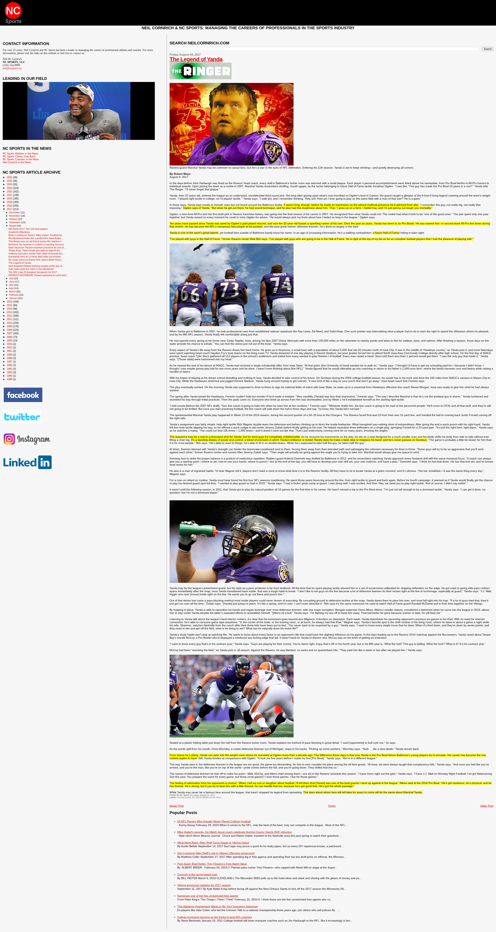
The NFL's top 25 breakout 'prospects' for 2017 (33, 272)
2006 (10, 337)
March (12, 291)
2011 (10, 319)
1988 (10, 379)
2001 (10, 351)
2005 (10, 340)
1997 (10, 361)
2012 (10, 315)
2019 (10, 202)
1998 (10, 358)
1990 (10, 375)
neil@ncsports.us (12, 68)
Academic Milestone (19, 232)
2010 (10, 322)
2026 (10, 177)
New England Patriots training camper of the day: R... (36, 266)
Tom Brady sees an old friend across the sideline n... (36, 241)
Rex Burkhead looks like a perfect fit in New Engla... (36, 238)
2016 (10, 301)
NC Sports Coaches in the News (21, 159)
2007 (10, 333)
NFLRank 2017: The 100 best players (28, 229)
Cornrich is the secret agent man (197, 874)
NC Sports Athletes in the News (206, 797)
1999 (10, 354)
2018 (10, 205)
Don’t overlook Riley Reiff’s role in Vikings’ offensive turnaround (215, 853)
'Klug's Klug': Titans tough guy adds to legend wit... (35, 250)
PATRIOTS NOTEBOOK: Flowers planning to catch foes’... (39, 275)
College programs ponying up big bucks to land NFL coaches (214, 917)
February (14, 295)
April (11, 288)
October (13, 219)
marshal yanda (184, 797)
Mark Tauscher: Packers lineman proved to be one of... (37, 247)
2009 (10, 326)
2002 (10, 347)
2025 (10, 180)
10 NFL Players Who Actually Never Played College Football (214, 821)
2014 (10, 308)
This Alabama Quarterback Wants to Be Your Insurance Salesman (217, 906)
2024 (10, 184)
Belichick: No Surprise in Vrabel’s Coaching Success (36, 244)
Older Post (486, 805)
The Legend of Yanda (196, 59)
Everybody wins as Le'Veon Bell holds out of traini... (35, 256)
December (15, 212)
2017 (10, 209)
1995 (10, 368)
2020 (10, 198)
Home (332, 805)
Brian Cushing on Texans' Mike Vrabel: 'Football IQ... (36, 235)
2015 (10, 305)
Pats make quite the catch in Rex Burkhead (31, 269)
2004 (10, 344)
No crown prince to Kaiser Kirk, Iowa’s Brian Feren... (36, 259)
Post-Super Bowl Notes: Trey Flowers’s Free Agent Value (212, 863)
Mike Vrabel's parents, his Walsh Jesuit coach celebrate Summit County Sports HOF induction (234, 832)
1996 (10, 365)
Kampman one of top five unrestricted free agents (207, 895)
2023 (10, 188)
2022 (10, 191)
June (12, 281)
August (13, 225)
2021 (10, 195)
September (15, 222)
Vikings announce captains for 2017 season (204, 885)
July (11, 278)
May (11, 285)
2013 (10, 312)
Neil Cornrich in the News (17, 162)
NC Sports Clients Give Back (19, 156)
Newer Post (177, 805)
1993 (10, 372)
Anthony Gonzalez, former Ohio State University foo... (36, 253)
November (15, 215)
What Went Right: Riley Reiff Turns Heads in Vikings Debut (213, 842)
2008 (10, 329)
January (13, 298)
